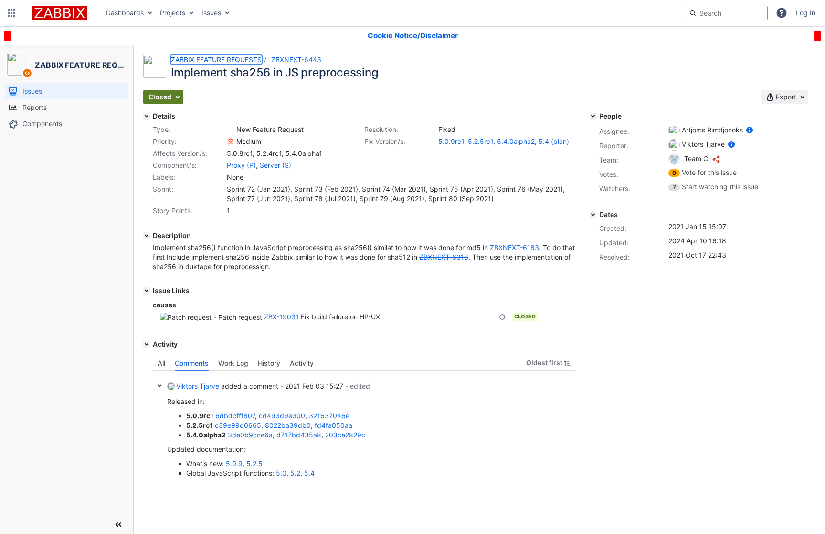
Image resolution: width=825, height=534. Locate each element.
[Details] (146, 116)
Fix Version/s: (384, 141)
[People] (593, 116)
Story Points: (172, 211)
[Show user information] (749, 130)
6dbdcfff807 (235, 416)
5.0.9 (234, 463)
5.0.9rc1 (451, 141)
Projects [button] (172, 13)
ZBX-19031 (281, 317)
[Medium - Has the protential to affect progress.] (230, 141)
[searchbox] (727, 13)
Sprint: (163, 189)
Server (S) (275, 165)
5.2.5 (254, 463)
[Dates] (593, 214)
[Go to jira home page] (60, 12)
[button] (11, 12)
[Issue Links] (146, 290)
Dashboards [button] (125, 13)
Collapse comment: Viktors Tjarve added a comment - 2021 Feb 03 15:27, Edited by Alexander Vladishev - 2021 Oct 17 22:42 (159, 386)
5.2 (295, 473)
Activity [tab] (302, 363)
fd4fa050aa (333, 425)
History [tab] (269, 363)
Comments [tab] (192, 363)
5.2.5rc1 (480, 141)
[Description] (146, 235)
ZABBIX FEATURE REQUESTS (216, 59)
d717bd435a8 (298, 435)
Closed (525, 316)
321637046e (329, 416)
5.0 (281, 473)
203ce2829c (345, 435)
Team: (608, 160)
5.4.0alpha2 (516, 141)
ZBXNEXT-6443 (296, 59)
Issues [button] (211, 13)
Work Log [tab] (233, 363)
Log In (805, 13)
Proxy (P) (241, 165)
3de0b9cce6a (250, 435)
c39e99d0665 (238, 425)
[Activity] (146, 344)
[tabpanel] (364, 427)
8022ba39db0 (288, 425)
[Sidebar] (118, 524)
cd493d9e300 (282, 416)
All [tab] (161, 363)
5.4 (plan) (554, 141)
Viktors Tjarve (197, 386)
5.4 (309, 473)
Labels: (164, 177)
